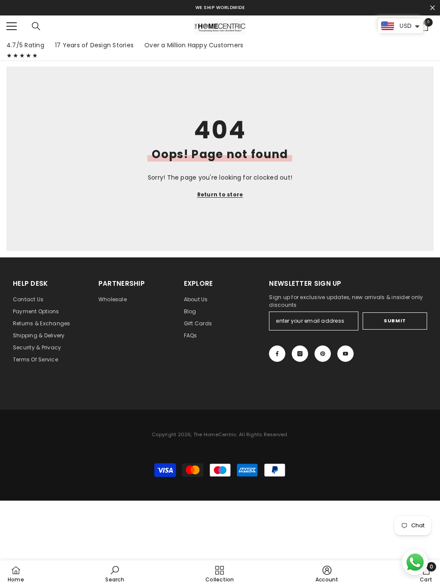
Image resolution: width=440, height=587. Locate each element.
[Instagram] (300, 353)
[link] (114, 573)
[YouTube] (345, 353)
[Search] (36, 26)
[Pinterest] (323, 353)
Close (432, 8)
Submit (395, 320)
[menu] (11, 26)
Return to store (220, 194)
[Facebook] (277, 353)
